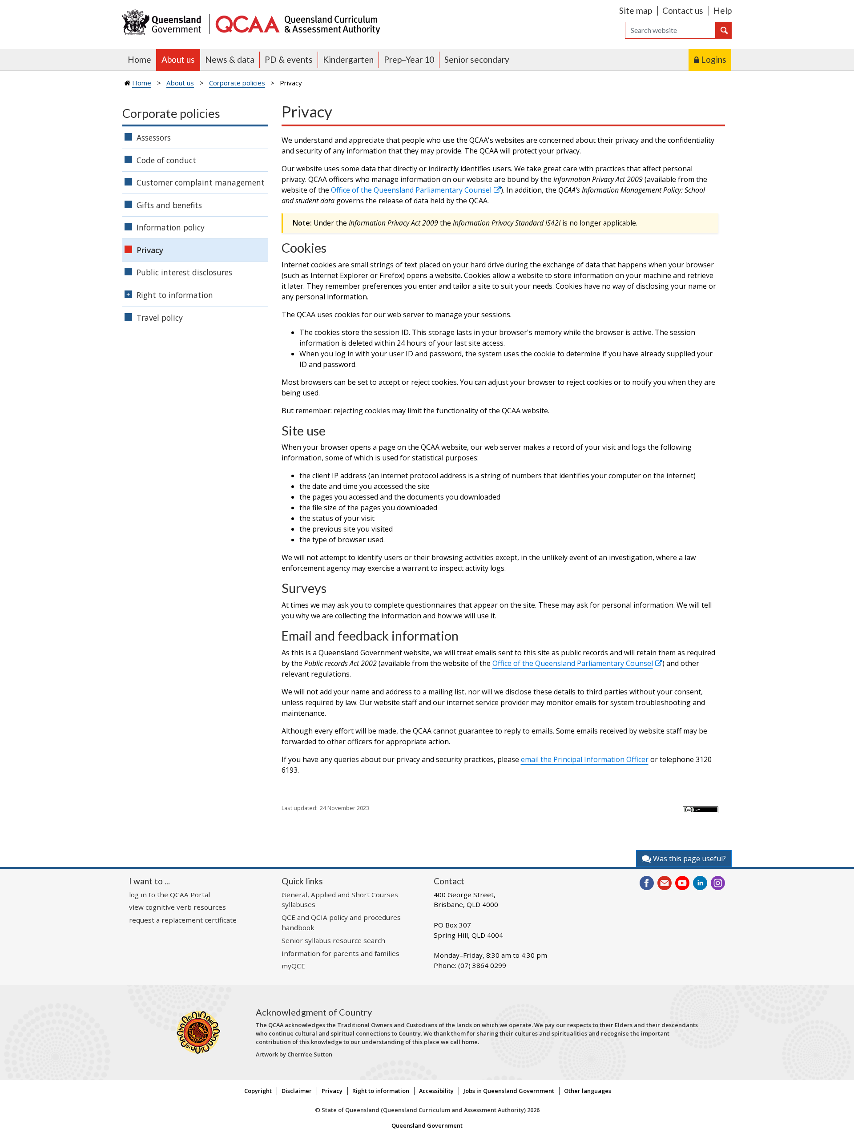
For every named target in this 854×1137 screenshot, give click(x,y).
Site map (635, 10)
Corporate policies (237, 82)
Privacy (150, 250)
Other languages (587, 1091)
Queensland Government (427, 1125)
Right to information (175, 295)
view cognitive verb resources (177, 907)
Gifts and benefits (169, 205)
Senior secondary (476, 59)
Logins (713, 59)
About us (178, 59)
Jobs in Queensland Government (508, 1091)
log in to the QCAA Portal (169, 894)
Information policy (171, 227)
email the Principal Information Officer (585, 759)
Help (722, 10)
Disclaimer (297, 1091)
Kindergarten (348, 59)
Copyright (258, 1091)
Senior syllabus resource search (333, 940)
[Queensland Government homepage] (163, 23)
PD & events (289, 59)
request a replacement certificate (183, 919)
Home (139, 59)
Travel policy (160, 317)
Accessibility (436, 1091)
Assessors (154, 137)
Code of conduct (166, 160)
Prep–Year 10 (409, 59)
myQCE (293, 965)
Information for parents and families (340, 953)
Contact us (682, 10)
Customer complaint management (201, 182)
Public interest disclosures (184, 272)
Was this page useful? (688, 858)
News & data (229, 59)
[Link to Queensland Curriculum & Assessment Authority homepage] (297, 23)
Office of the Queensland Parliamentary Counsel (411, 190)
